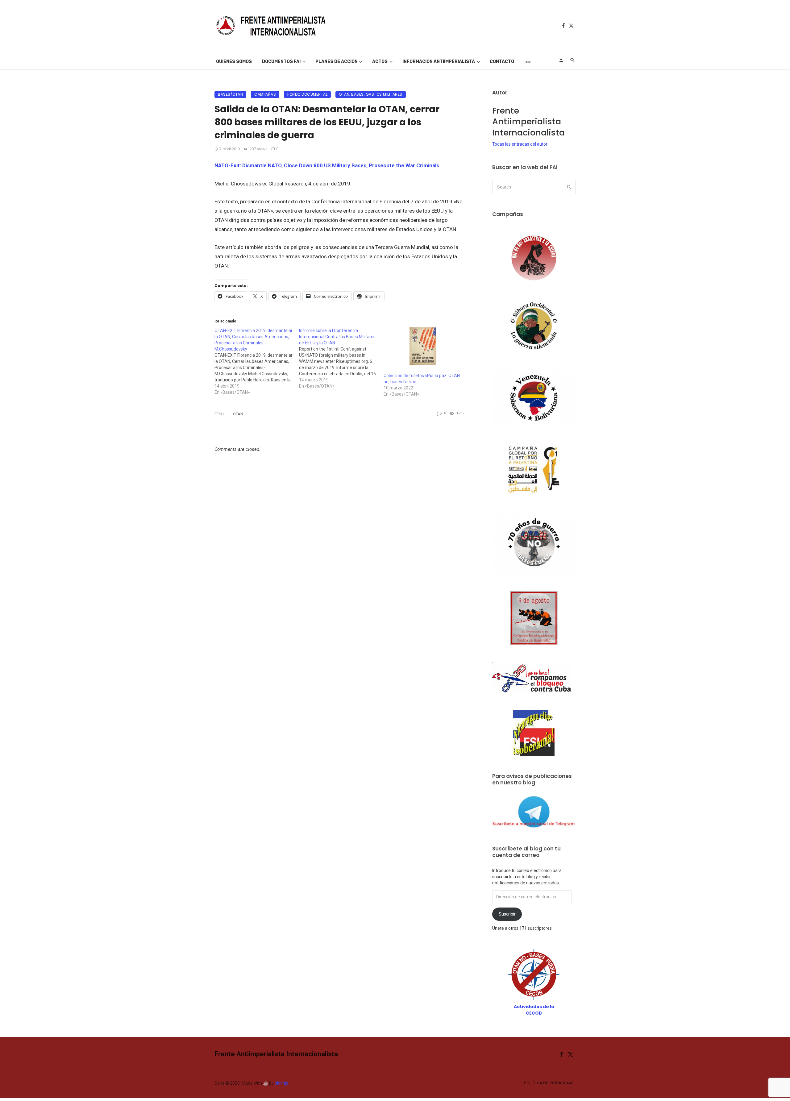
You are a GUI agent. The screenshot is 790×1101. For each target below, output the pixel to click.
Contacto (502, 61)
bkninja (282, 1083)
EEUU (219, 414)
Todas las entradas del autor (519, 144)
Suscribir (507, 914)
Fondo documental (307, 94)
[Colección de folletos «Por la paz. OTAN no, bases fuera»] (423, 349)
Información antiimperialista (438, 61)
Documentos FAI (281, 61)
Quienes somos (234, 61)
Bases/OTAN (230, 94)
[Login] (561, 60)
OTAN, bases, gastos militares (370, 94)
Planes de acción (336, 61)
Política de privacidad (549, 1083)
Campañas (265, 94)
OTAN (238, 414)
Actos (380, 61)
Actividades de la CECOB (534, 1009)
